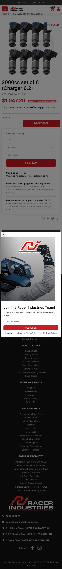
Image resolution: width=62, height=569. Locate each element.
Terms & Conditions (34, 333)
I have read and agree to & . (31, 333)
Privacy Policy (50, 333)
